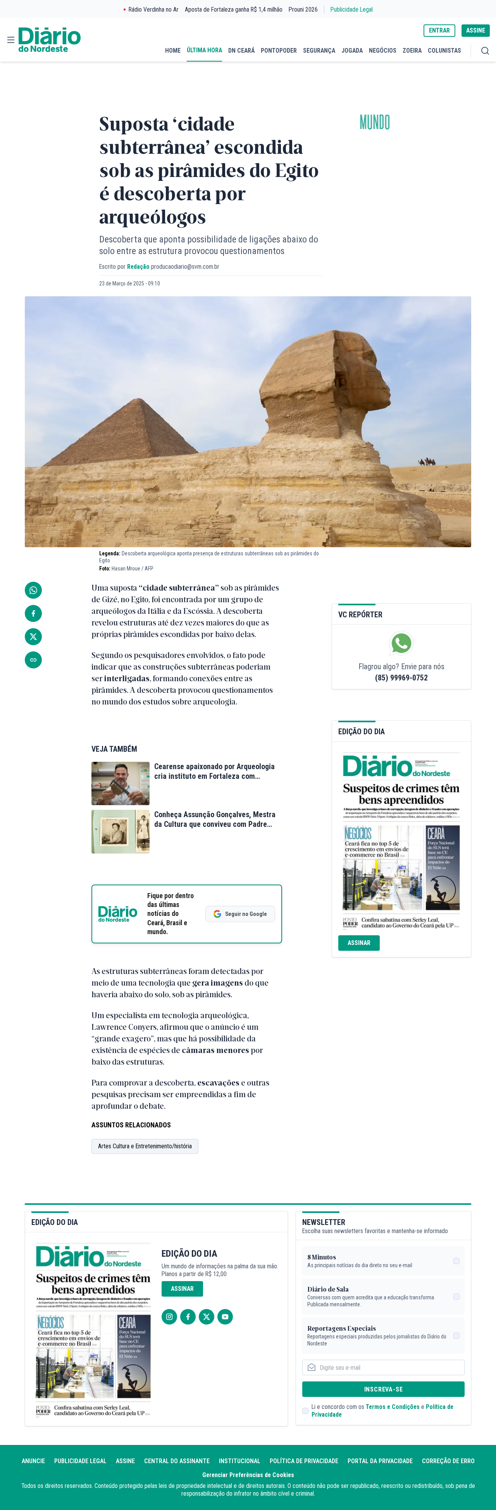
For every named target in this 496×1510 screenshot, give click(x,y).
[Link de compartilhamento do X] (33, 636)
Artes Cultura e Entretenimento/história (145, 1146)
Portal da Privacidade (380, 1461)
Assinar (359, 943)
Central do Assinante (177, 1461)
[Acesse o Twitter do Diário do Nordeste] (206, 1316)
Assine (125, 1461)
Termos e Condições (393, 1406)
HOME (173, 50)
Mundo (375, 122)
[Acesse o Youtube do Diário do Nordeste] (225, 1316)
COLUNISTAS (444, 50)
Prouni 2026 (303, 9)
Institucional (239, 1461)
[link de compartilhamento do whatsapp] (33, 590)
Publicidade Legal (352, 9)
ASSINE (475, 30)
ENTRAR (439, 30)
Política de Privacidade (304, 1461)
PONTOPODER (279, 50)
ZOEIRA (412, 50)
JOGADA (352, 50)
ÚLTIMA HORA (204, 50)
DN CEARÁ (241, 50)
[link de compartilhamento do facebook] (33, 613)
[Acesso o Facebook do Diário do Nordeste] (188, 1316)
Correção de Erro (448, 1461)
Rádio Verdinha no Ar (154, 9)
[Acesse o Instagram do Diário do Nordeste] (169, 1316)
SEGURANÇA (319, 50)
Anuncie (33, 1461)
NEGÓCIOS (382, 50)
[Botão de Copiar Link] (33, 660)
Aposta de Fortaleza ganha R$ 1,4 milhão (233, 9)
